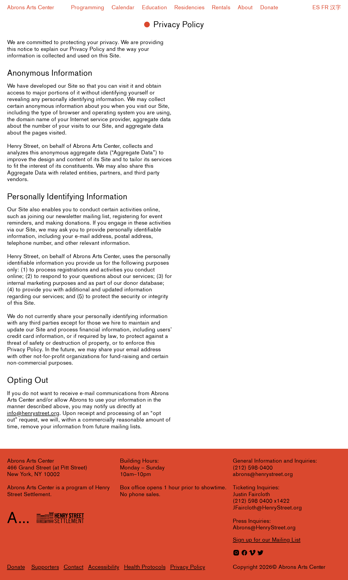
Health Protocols (145, 567)
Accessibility (103, 567)
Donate (269, 8)
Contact (73, 567)
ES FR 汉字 (326, 8)
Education (154, 8)
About (245, 8)
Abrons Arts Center (30, 8)
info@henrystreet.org (33, 413)
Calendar (122, 8)
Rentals (221, 8)
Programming (87, 8)
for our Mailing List (266, 540)
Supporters (45, 567)
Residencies (189, 8)
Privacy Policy (187, 567)
